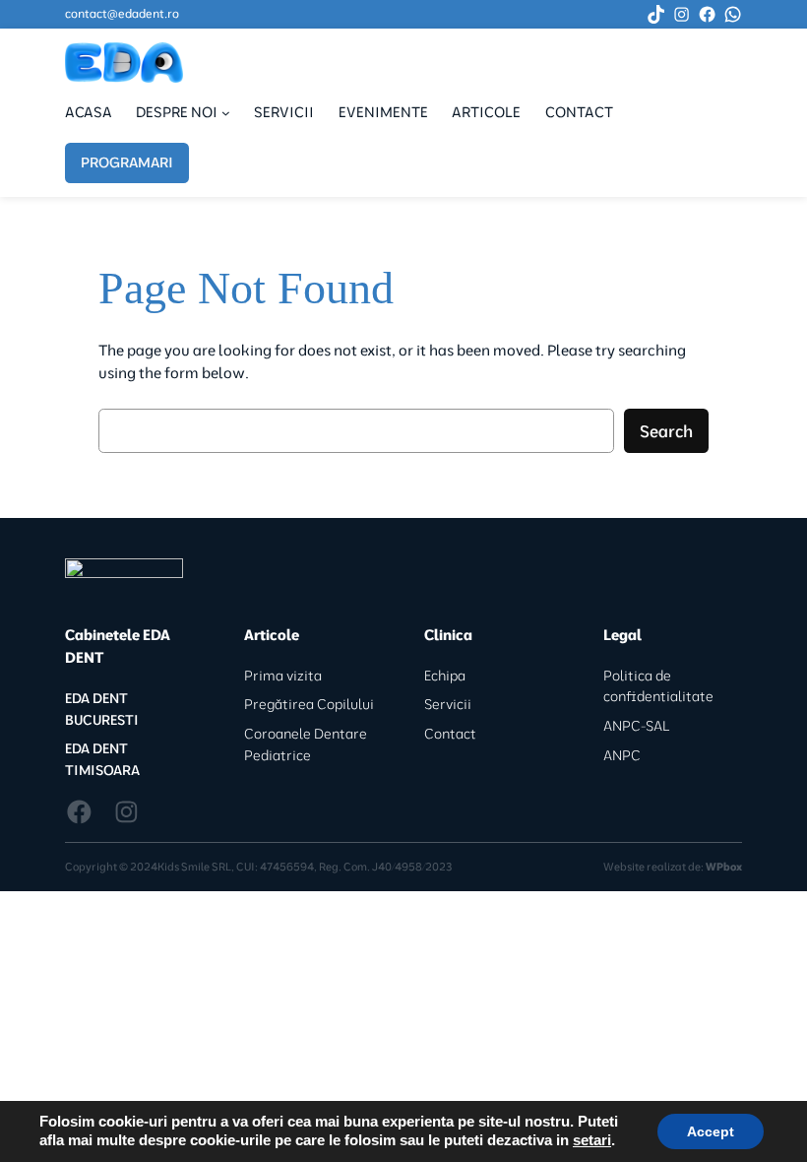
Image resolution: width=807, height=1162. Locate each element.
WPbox (724, 866)
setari (592, 1140)
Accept (710, 1131)
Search (666, 430)
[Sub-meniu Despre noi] (225, 112)
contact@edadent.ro (122, 13)
